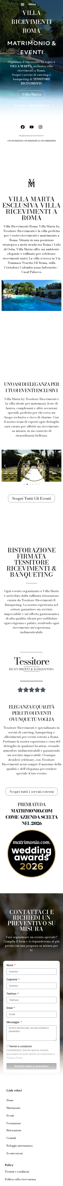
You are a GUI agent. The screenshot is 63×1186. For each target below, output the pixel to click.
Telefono (11, 994)
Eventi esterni (14, 1153)
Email (9, 1008)
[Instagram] (40, 127)
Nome (10, 965)
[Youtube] (31, 127)
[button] (22, 4)
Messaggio (13, 1022)
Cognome (12, 979)
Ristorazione (13, 1130)
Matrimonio (13, 1108)
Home (10, 1100)
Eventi (10, 1116)
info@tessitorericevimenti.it (31, 136)
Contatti (11, 1138)
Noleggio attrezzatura (19, 1146)
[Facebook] (23, 127)
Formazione (13, 1123)
